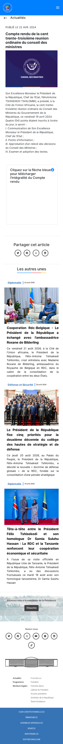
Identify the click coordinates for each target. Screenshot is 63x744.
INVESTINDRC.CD (31, 734)
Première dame (37, 686)
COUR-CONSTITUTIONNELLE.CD (31, 712)
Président (35, 682)
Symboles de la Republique (42, 698)
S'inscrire (31, 608)
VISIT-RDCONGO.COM (31, 740)
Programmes (18, 682)
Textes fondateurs (38, 702)
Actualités (17, 678)
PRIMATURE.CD (31, 718)
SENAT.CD (31, 729)
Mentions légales (20, 686)
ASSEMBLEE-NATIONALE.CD (31, 723)
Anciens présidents (39, 694)
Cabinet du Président (39, 690)
